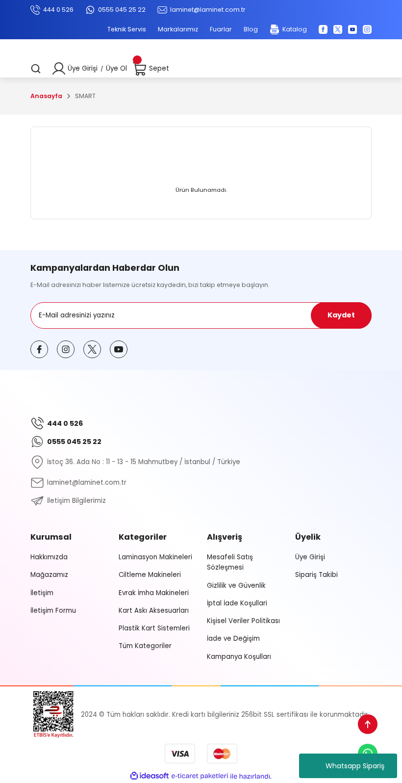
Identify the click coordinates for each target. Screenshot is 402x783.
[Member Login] (59, 69)
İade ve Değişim (233, 638)
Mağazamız (49, 574)
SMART (85, 96)
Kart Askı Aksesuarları (154, 610)
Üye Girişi (83, 68)
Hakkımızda (49, 557)
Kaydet (341, 315)
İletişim (41, 593)
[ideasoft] (149, 776)
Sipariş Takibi (316, 574)
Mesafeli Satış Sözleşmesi (230, 562)
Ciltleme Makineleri (150, 574)
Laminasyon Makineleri (155, 557)
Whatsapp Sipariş (355, 766)
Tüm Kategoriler (145, 646)
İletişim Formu (53, 610)
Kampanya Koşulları (239, 656)
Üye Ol (116, 68)
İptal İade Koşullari (237, 603)
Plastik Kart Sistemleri (154, 628)
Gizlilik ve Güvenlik (236, 585)
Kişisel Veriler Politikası (243, 621)
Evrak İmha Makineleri (154, 593)
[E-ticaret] (199, 776)
